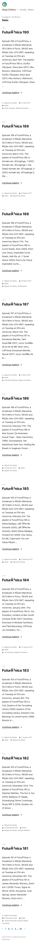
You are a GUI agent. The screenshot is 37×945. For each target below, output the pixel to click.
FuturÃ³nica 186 (15, 398)
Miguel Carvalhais (10, 103)
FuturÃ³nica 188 (15, 214)
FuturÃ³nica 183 (15, 670)
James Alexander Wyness (13, 921)
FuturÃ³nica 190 (15, 32)
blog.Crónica (9, 9)
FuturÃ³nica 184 (15, 580)
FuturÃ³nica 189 (15, 126)
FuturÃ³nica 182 (15, 758)
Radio (6, 105)
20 (20, 929)
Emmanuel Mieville (10, 380)
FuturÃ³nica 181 (15, 848)
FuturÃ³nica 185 (15, 488)
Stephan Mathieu (24, 830)
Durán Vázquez (9, 108)
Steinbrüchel (22, 286)
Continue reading (12, 92)
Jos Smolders (9, 652)
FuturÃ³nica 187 (15, 304)
